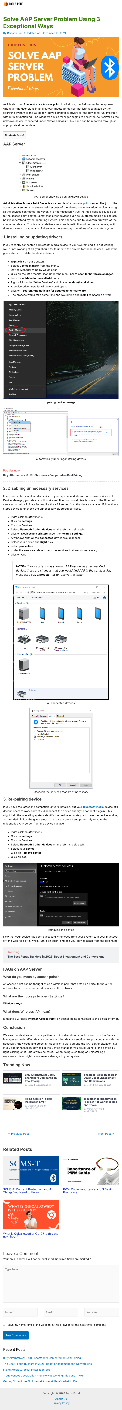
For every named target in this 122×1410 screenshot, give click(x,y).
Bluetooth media (93, 806)
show (20, 135)
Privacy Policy (61, 1403)
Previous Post (18, 1133)
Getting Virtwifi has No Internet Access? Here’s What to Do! (40, 1381)
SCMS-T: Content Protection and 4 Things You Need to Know (27, 1191)
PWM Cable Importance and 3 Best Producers (87, 1191)
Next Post (106, 1133)
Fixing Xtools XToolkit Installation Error (27, 1369)
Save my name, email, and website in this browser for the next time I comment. (57, 1324)
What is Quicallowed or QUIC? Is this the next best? (30, 1235)
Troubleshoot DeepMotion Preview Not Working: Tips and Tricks (43, 1375)
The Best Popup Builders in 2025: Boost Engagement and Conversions (55, 956)
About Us (61, 1398)
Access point (81, 203)
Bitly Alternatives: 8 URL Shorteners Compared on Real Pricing (42, 475)
